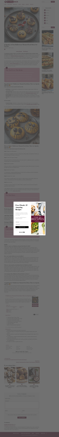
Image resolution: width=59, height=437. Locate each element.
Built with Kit (22, 232)
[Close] (44, 203)
